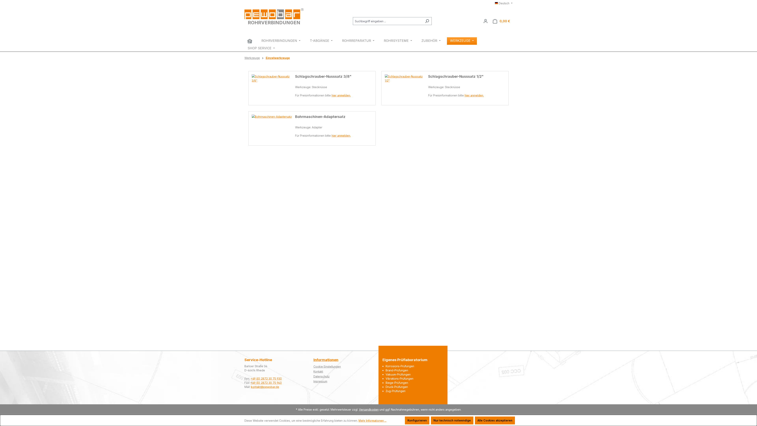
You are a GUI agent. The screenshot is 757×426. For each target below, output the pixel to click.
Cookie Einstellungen (327, 366)
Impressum (320, 381)
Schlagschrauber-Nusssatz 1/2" (456, 76)
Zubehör (429, 41)
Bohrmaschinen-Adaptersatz (320, 117)
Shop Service (260, 48)
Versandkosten (369, 409)
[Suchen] (427, 21)
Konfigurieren (417, 420)
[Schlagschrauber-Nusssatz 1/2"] (406, 88)
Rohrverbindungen (279, 41)
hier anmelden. (341, 95)
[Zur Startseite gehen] (274, 13)
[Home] (249, 41)
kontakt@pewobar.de (265, 387)
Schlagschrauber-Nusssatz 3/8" (323, 76)
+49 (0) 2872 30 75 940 (266, 382)
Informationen (325, 360)
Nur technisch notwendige (452, 420)
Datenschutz (321, 376)
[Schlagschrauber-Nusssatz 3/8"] (273, 88)
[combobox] (388, 21)
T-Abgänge (320, 41)
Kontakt (318, 371)
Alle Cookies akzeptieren (494, 420)
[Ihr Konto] (485, 21)
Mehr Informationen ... (372, 420)
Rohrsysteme (397, 41)
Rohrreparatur (357, 41)
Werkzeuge (460, 41)
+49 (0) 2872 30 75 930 (266, 378)
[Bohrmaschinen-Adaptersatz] (273, 128)
